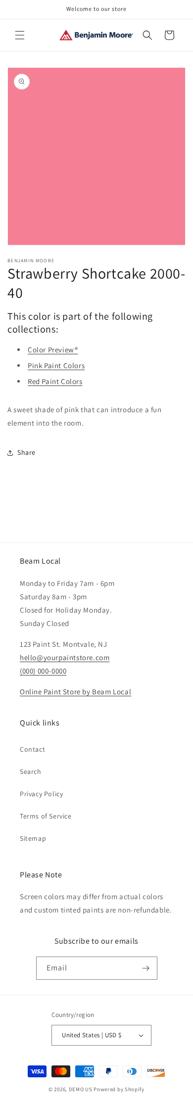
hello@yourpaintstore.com (64, 657)
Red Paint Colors (55, 381)
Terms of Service (46, 816)
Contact (32, 749)
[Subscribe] (146, 968)
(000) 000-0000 (43, 670)
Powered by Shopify (119, 1089)
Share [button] (26, 452)
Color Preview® (53, 349)
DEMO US (81, 1089)
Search (31, 771)
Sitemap (33, 838)
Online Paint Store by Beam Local (75, 691)
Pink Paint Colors (56, 365)
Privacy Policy (41, 793)
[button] (20, 35)
